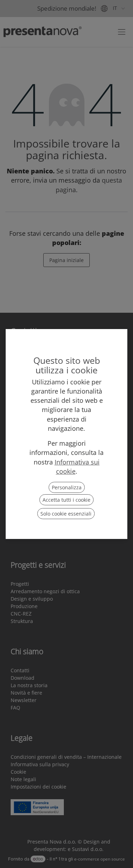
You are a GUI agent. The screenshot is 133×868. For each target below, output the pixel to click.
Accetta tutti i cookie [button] (66, 499)
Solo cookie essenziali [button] (66, 513)
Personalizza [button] (67, 487)
